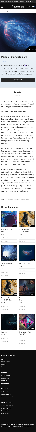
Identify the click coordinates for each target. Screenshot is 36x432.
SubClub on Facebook (7, 397)
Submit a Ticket (5, 383)
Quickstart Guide (5, 375)
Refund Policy (5, 411)
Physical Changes (10, 11)
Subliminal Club (5, 392)
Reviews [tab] (18, 95)
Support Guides (5, 378)
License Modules (5, 361)
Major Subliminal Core (14, 199)
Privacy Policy (5, 413)
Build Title (4, 364)
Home (2, 11)
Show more (4, 241)
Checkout (3, 367)
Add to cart (18, 80)
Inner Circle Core (24, 264)
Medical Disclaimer (6, 408)
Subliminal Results (6, 394)
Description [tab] (18, 92)
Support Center (18, 1)
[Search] (27, 6)
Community (4, 380)
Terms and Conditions (7, 405)
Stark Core (4, 332)
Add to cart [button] (4, 238)
